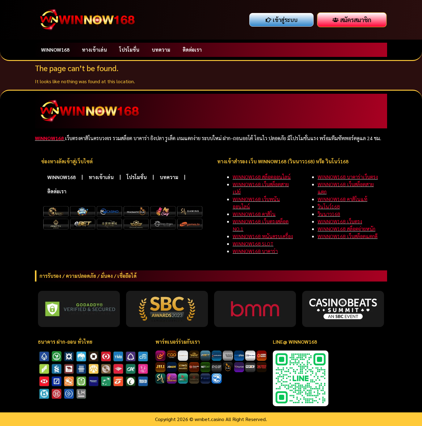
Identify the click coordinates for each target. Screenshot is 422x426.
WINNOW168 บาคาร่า (255, 251)
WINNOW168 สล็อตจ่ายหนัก (346, 229)
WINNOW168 (55, 49)
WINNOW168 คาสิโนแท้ (342, 199)
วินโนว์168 (329, 206)
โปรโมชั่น (129, 49)
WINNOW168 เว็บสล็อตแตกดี (348, 236)
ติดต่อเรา (192, 49)
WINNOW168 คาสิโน (254, 214)
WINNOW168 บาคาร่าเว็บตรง (348, 177)
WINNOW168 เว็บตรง (340, 221)
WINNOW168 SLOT (253, 243)
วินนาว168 (329, 214)
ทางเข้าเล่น (94, 49)
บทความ (161, 49)
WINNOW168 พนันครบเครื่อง (263, 236)
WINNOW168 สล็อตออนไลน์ (262, 177)
